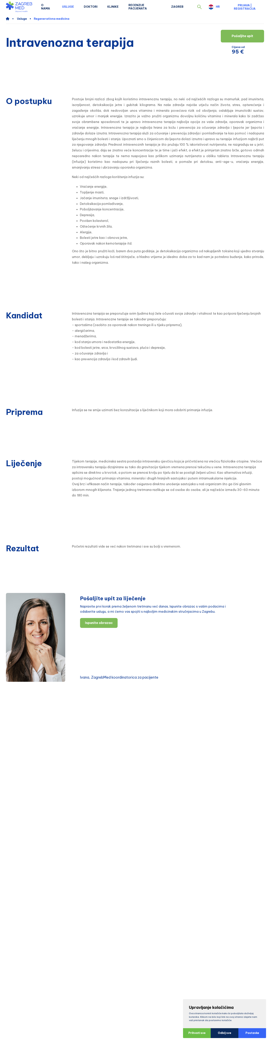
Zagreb (177, 6)
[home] (9, 19)
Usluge (68, 6)
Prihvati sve (197, 1033)
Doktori (90, 6)
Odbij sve (224, 1033)
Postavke (252, 1033)
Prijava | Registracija (245, 7)
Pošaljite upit (242, 36)
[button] (199, 7)
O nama (45, 6)
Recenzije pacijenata (137, 6)
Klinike (113, 6)
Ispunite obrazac (99, 623)
